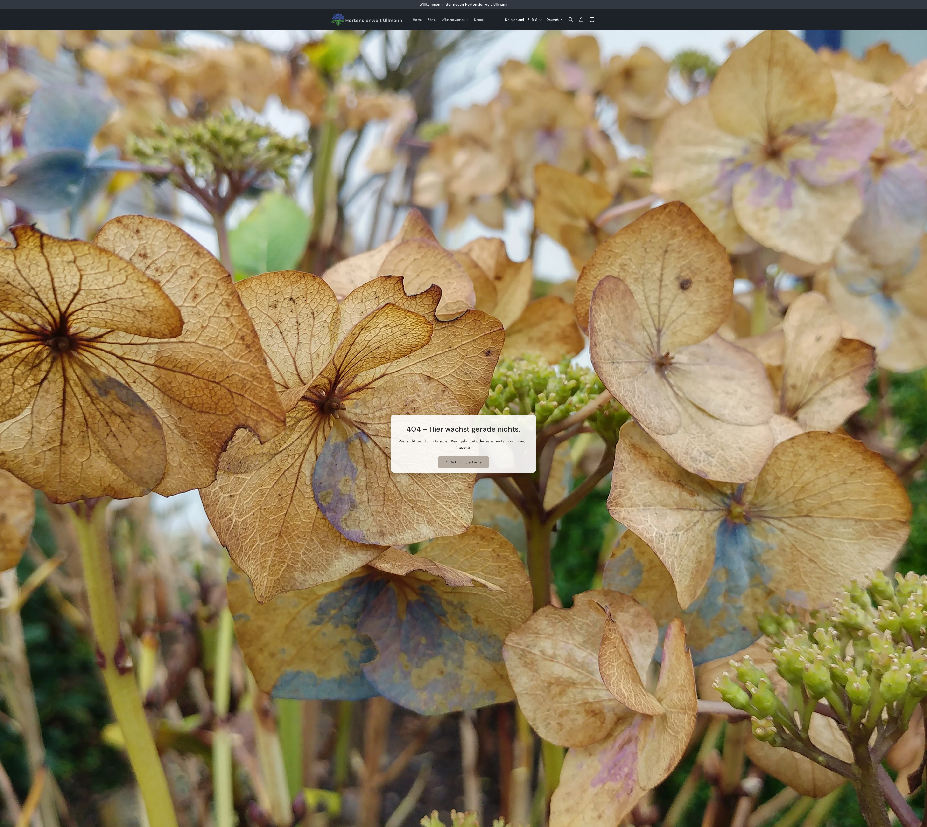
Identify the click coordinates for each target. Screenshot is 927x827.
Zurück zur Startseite (463, 462)
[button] (455, 19)
